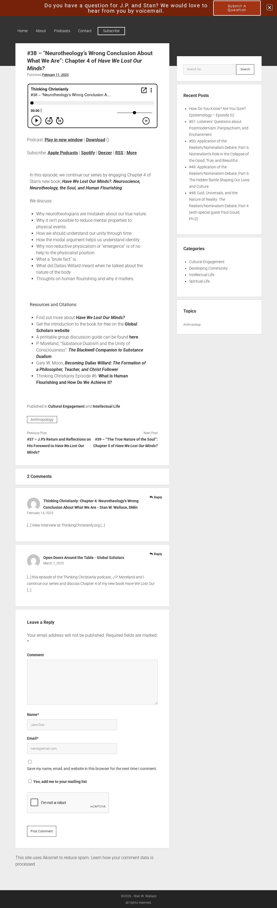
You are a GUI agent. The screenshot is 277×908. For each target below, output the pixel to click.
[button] (270, 7)
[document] (138, 454)
